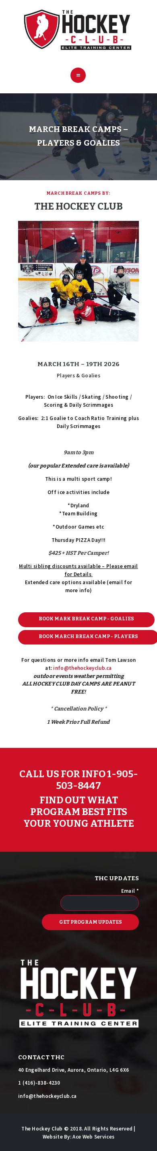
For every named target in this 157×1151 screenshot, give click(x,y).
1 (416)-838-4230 (39, 1082)
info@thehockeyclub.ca (82, 668)
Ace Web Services (93, 1136)
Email (130, 890)
